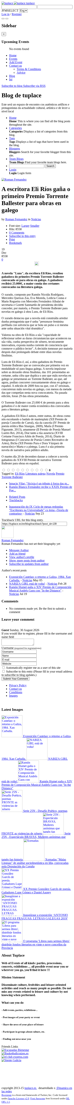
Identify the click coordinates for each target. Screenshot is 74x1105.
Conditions (15, 692)
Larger (25, 225)
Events (13, 58)
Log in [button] (5, 14)
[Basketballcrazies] (15, 1053)
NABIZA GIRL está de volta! (27, 583)
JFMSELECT (10, 10)
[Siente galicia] (11, 1060)
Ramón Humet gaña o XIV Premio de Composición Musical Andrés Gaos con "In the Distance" (40, 588)
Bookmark (15, 242)
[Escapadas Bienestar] (15, 1050)
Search (50, 166)
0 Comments (16, 232)
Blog (12, 76)
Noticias (36, 219)
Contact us (15, 65)
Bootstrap (7, 1095)
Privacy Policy (18, 685)
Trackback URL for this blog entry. (22, 520)
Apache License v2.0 (18, 1098)
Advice (21, 72)
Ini (10, 79)
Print (12, 239)
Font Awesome (37, 1098)
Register (17, 14)
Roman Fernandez (16, 219)
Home (13, 55)
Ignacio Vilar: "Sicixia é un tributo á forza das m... (39, 483)
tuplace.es (30, 1088)
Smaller (34, 225)
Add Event (15, 62)
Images (13, 695)
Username (21, 648)
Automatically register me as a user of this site (33, 667)
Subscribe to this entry (22, 236)
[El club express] (15, 1056)
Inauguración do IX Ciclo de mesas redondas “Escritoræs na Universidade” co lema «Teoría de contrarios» (38, 510)
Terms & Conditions (29, 69)
